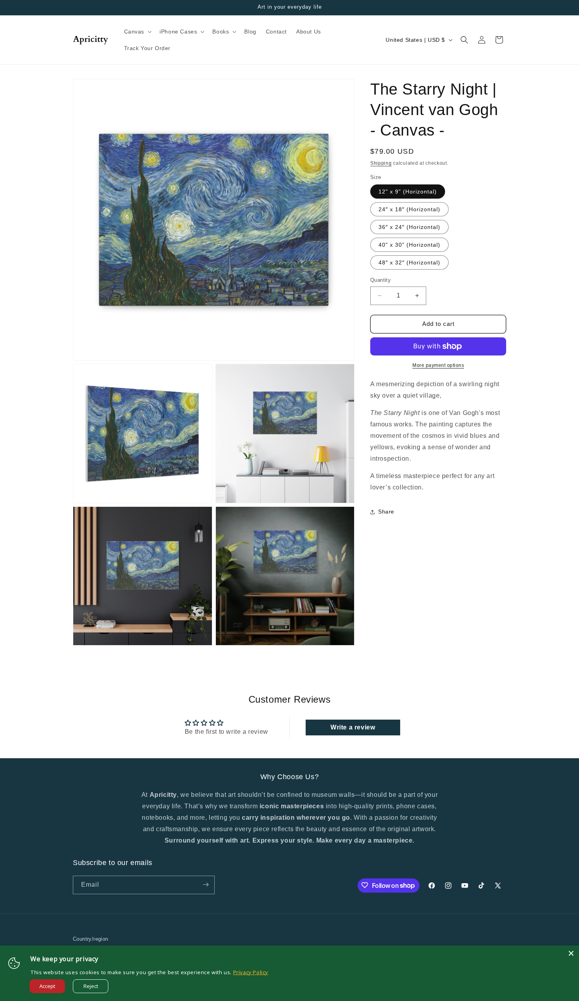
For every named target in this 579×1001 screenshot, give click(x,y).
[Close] (571, 953)
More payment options (438, 365)
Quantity (380, 280)
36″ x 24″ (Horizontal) (409, 227)
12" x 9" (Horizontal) (408, 191)
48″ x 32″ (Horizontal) (409, 262)
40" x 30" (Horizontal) (409, 245)
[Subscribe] (205, 884)
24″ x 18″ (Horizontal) (409, 209)
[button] (137, 31)
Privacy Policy (250, 972)
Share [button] (386, 511)
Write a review (352, 727)
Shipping (381, 163)
